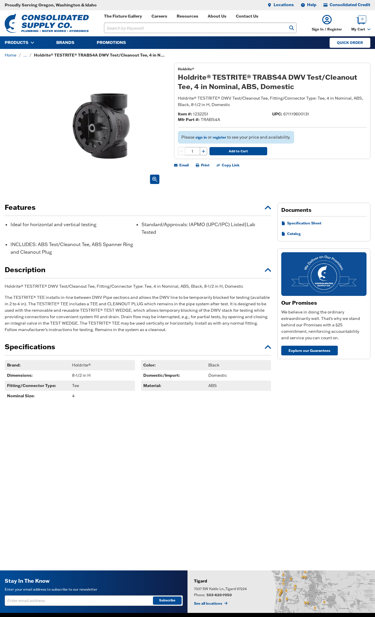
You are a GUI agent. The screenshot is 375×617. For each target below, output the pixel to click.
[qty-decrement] (181, 151)
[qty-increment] (203, 151)
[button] (327, 23)
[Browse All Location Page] (281, 591)
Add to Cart (238, 151)
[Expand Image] (154, 179)
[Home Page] (47, 23)
